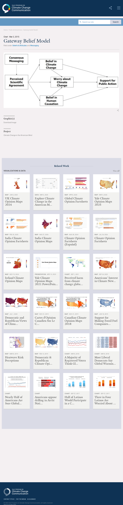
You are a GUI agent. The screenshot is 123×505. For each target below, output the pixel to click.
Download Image (10, 122)
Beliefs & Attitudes (20, 45)
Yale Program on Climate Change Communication (16, 8)
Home (6, 30)
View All (116, 171)
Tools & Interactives (15, 30)
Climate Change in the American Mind (18, 135)
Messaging (34, 45)
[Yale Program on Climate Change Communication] (16, 490)
